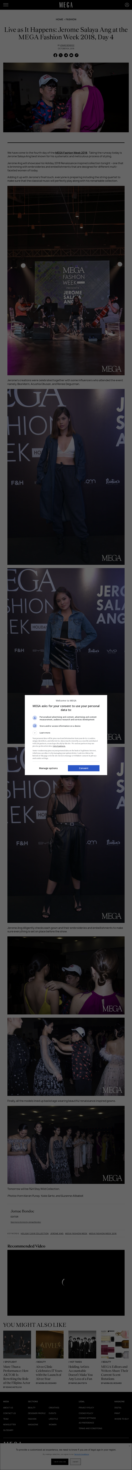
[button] (66, 733)
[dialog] (66, 735)
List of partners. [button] (59, 746)
